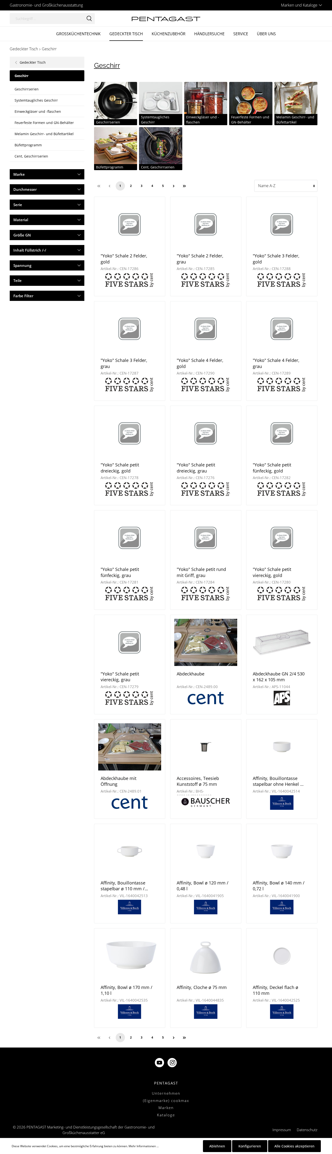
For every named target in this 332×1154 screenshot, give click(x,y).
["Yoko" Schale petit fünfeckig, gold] (281, 433)
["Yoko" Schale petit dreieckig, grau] (205, 433)
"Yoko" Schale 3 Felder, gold (276, 258)
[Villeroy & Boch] (281, 802)
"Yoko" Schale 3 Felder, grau (124, 363)
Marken (166, 1107)
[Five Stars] (129, 279)
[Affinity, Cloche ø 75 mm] (205, 955)
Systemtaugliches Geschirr (36, 100)
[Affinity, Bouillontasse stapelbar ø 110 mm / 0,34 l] (129, 851)
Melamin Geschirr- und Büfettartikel (44, 133)
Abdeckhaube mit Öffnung (118, 781)
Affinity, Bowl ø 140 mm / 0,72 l (279, 886)
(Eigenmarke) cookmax (166, 1100)
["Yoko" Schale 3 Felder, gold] (281, 224)
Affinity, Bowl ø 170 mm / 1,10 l (126, 990)
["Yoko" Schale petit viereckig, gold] (281, 537)
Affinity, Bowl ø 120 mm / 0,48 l (202, 886)
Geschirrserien (27, 89)
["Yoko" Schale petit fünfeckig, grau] (129, 537)
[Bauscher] (205, 802)
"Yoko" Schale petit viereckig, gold (272, 572)
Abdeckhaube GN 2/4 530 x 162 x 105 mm (279, 676)
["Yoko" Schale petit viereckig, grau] (129, 642)
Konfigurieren (249, 1146)
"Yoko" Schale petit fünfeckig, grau (120, 572)
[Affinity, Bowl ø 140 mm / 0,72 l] (281, 851)
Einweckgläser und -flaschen (38, 111)
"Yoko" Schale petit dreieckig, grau (196, 467)
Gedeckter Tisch (32, 62)
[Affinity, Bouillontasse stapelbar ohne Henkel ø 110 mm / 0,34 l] (281, 746)
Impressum (281, 1129)
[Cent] (205, 697)
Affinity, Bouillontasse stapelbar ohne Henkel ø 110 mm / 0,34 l (278, 781)
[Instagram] (172, 1063)
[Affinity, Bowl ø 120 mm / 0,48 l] (205, 851)
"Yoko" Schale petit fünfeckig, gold (272, 467)
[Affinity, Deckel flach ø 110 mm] (281, 955)
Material (20, 219)
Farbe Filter (23, 295)
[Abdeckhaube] (205, 642)
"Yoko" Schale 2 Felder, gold (124, 258)
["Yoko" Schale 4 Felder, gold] (205, 328)
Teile (17, 280)
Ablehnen (217, 1146)
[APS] (281, 697)
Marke (19, 174)
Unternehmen (166, 1093)
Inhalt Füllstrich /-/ (29, 250)
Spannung (22, 265)
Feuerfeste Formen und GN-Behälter (44, 122)
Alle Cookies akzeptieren (294, 1146)
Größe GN (22, 235)
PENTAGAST (166, 1083)
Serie (17, 204)
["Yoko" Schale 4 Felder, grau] (281, 328)
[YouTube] (160, 1063)
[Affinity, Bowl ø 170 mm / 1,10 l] (129, 955)
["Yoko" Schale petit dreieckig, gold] (129, 433)
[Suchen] (89, 18)
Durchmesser (25, 189)
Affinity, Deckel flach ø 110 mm (275, 990)
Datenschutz (307, 1129)
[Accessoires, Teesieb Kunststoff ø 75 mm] (205, 746)
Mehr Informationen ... (144, 1146)
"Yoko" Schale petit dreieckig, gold (120, 467)
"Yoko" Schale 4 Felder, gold (200, 363)
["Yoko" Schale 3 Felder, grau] (129, 328)
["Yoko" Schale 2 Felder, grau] (205, 224)
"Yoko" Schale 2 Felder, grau (200, 258)
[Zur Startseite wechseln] (166, 18)
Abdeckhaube (190, 674)
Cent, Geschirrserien (31, 156)
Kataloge (166, 1114)
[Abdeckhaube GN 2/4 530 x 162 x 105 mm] (281, 642)
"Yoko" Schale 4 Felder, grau (276, 363)
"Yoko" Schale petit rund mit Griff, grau (201, 572)
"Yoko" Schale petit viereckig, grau (120, 676)
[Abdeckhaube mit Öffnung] (129, 746)
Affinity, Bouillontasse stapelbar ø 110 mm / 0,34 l (123, 886)
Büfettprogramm (28, 145)
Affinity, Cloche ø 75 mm (202, 987)
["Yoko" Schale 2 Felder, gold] (129, 224)
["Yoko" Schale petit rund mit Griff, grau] (205, 537)
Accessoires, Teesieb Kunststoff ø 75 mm (198, 781)
